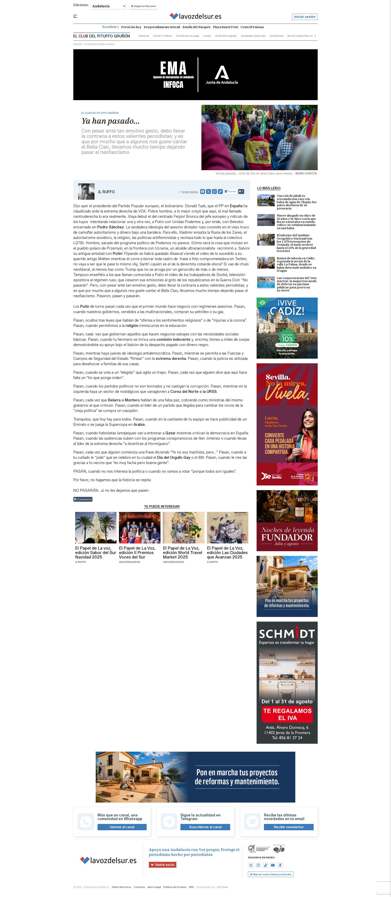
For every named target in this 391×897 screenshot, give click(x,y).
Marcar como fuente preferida (272, 874)
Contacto (139, 886)
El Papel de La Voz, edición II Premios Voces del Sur (137, 552)
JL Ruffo (106, 192)
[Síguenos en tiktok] (265, 865)
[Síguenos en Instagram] (258, 865)
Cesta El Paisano (252, 27)
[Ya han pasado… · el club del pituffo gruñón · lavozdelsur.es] (196, 17)
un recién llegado (226, 35)
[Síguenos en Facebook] (280, 865)
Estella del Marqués (196, 27)
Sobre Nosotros (121, 886)
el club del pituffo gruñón (99, 44)
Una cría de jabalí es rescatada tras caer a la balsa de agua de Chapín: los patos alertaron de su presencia (296, 202)
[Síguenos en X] (251, 865)
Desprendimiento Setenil (162, 27)
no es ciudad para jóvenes (304, 35)
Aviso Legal (154, 886)
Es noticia (109, 27)
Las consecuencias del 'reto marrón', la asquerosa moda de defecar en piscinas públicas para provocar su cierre (297, 284)
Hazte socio (164, 865)
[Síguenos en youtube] (273, 865)
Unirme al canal (122, 827)
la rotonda (276, 35)
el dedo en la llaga (187, 35)
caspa (207, 35)
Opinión (77, 44)
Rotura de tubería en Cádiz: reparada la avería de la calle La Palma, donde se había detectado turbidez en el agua (296, 265)
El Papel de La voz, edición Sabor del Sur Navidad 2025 (95, 552)
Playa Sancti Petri (225, 27)
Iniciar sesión (304, 17)
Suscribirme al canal (205, 827)
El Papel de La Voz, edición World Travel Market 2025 (182, 552)
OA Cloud (222, 886)
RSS (191, 886)
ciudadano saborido (253, 35)
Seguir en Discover (145, 6)
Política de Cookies (175, 886)
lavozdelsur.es (129, 561)
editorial (144, 35)
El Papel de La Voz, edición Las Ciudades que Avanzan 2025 (227, 552)
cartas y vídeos (162, 35)
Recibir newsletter (289, 827)
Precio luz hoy (131, 27)
